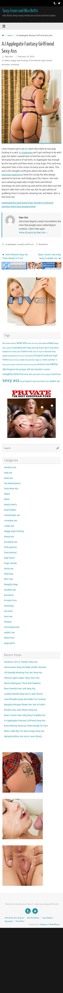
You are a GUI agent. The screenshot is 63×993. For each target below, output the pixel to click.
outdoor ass (10, 589)
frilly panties (10, 547)
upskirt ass (54, 381)
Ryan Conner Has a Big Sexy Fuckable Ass (49, 256)
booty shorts (10, 504)
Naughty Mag (11, 584)
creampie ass (10, 520)
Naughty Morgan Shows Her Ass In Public (24, 704)
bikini (56, 348)
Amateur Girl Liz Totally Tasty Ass (20, 662)
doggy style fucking (19, 60)
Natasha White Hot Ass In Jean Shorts (23, 736)
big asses (9, 921)
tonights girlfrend (25, 244)
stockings (15, 64)
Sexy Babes (47, 918)
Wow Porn (9, 637)
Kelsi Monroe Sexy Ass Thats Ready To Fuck (15, 256)
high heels (9, 558)
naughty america (12, 374)
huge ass (38, 360)
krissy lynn (33, 365)
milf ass (30, 369)
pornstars (6, 64)
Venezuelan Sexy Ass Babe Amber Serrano (25, 667)
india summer (49, 359)
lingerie (11, 369)
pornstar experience (12, 174)
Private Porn (10, 600)
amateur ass (10, 467)
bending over (20, 347)
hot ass (11, 360)
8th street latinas (9, 343)
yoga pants (9, 643)
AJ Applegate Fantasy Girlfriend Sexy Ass (24, 720)
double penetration (9, 356)
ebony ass (9, 536)
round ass (56, 374)
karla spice (24, 365)
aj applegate (10, 244)
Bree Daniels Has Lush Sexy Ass (19, 688)
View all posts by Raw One (33, 232)
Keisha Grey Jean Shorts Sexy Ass (20, 710)
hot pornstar (30, 360)
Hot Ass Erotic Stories (14, 918)
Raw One (9, 56)
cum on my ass (38, 352)
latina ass (8, 568)
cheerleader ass (12, 515)
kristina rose (43, 364)
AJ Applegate (26, 152)
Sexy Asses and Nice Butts (20, 10)
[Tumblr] (54, 3)
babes (10, 35)
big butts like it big (44, 348)
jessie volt (15, 365)
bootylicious (7, 352)
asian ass (31, 343)
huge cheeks (46, 60)
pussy (48, 374)
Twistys (8, 621)
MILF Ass (8, 579)
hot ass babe (20, 360)
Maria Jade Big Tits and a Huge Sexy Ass (24, 731)
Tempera (43, 924)
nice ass (28, 374)
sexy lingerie (26, 381)
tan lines (8, 611)
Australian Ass (11, 488)
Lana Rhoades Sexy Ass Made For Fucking (25, 699)
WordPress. (55, 924)
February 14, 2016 (26, 56)
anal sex (21, 343)
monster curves (42, 369)
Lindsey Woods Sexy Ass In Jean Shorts (23, 694)
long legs (21, 369)
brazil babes (10, 510)
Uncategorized (11, 627)
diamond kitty (50, 352)
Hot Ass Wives (33, 918)
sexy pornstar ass (40, 381)
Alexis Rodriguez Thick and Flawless (22, 683)
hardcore (47, 355)
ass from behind (41, 343)
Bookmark (43, 244)
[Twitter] (59, 3)
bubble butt (26, 351)
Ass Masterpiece (12, 483)
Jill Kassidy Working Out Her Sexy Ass (23, 672)
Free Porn (20, 921)
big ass (31, 347)
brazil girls (16, 352)
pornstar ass (39, 374)
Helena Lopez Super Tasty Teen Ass (21, 678)
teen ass (8, 616)
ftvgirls (39, 355)
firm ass (21, 356)
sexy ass (11, 380)
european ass (10, 542)
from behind (34, 60)
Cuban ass (9, 526)
